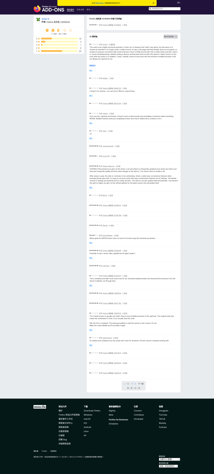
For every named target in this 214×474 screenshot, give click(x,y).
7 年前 (124, 25)
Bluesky (162, 423)
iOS (85, 423)
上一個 (126, 384)
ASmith (105, 78)
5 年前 (110, 131)
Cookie (44, 451)
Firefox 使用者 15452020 (112, 276)
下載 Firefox (99, 3)
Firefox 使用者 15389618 (112, 293)
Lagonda (106, 266)
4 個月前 (112, 44)
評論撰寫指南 (65, 443)
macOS (87, 419)
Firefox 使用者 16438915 (112, 205)
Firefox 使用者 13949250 (58, 22)
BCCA (105, 195)
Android (87, 427)
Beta (111, 415)
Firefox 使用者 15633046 (112, 251)
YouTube (163, 415)
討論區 (62, 435)
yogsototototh (108, 146)
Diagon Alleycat (108, 166)
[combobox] (164, 8)
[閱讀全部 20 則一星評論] (59, 51)
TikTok (162, 419)
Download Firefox (92, 411)
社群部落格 (64, 431)
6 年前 (124, 205)
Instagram (163, 411)
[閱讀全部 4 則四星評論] (59, 42)
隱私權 (36, 451)
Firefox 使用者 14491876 (112, 313)
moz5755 (106, 156)
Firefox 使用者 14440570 (112, 373)
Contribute (139, 415)
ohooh (105, 44)
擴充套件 (70, 9)
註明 (39, 457)
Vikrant (105, 225)
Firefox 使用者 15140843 (112, 25)
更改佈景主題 (163, 463)
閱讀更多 (92, 65)
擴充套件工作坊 (66, 419)
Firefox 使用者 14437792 (112, 303)
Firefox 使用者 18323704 (112, 103)
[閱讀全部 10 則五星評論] (59, 38)
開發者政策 (64, 427)
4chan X (45, 19)
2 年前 (124, 103)
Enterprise (113, 424)
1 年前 (111, 78)
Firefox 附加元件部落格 (69, 415)
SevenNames (107, 235)
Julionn (105, 113)
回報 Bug (63, 439)
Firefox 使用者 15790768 (112, 215)
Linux (86, 431)
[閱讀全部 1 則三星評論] (59, 45)
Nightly (112, 411)
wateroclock (107, 338)
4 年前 (111, 113)
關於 (61, 411)
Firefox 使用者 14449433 (112, 363)
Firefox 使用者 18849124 (112, 88)
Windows (88, 415)
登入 (178, 2)
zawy (105, 131)
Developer (138, 419)
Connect (138, 411)
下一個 (140, 384)
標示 (91, 70)
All (85, 435)
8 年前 (125, 313)
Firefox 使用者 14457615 (112, 353)
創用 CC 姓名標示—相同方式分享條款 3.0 (70, 457)
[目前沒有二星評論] (59, 48)
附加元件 (63, 406)
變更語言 (162, 456)
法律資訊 (53, 451)
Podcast (163, 427)
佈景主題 (80, 9)
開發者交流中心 (66, 423)
